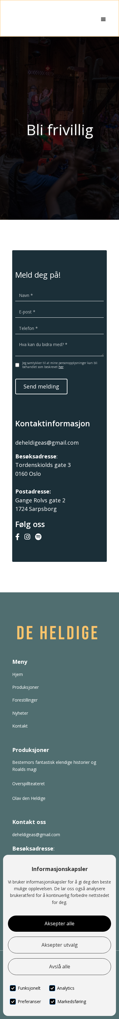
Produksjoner (25, 687)
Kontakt (20, 726)
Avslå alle (59, 966)
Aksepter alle (59, 923)
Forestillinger (25, 700)
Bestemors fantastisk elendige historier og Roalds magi (54, 765)
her (61, 367)
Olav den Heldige (28, 798)
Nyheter (20, 713)
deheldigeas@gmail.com (47, 442)
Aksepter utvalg (59, 944)
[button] (103, 19)
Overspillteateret (28, 783)
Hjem (17, 674)
